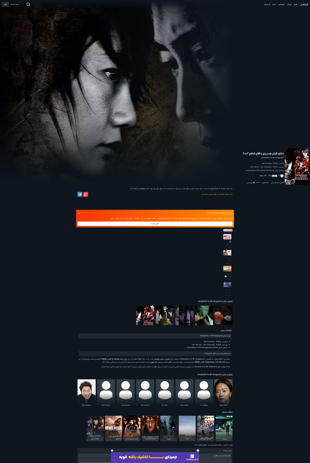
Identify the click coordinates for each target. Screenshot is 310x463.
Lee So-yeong (266, 163)
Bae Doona (270, 170)
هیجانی (273, 182)
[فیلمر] (303, 4)
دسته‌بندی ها (15, 4)
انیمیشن (281, 4)
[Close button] (198, 450)
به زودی (267, 4)
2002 (258, 182)
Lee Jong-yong (266, 167)
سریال (289, 4)
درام (277, 182)
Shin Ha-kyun (261, 170)
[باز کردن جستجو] (28, 4)
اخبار (274, 4)
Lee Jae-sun (254, 167)
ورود (5, 4)
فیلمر (230, 445)
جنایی (282, 182)
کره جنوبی (265, 182)
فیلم (295, 4)
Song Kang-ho (251, 170)
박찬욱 (275, 163)
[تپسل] (112, 450)
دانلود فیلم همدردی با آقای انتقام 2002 (263, 154)
